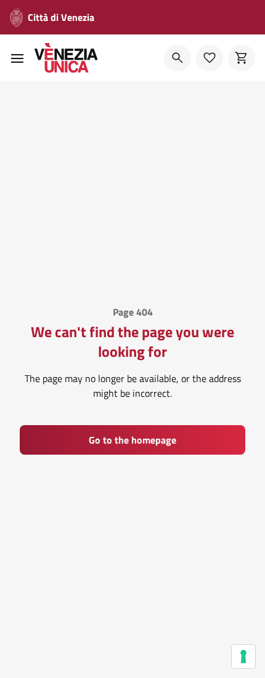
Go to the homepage (132, 440)
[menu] (17, 57)
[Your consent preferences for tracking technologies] (243, 656)
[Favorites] (209, 57)
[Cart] (241, 57)
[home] (66, 58)
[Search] (177, 57)
